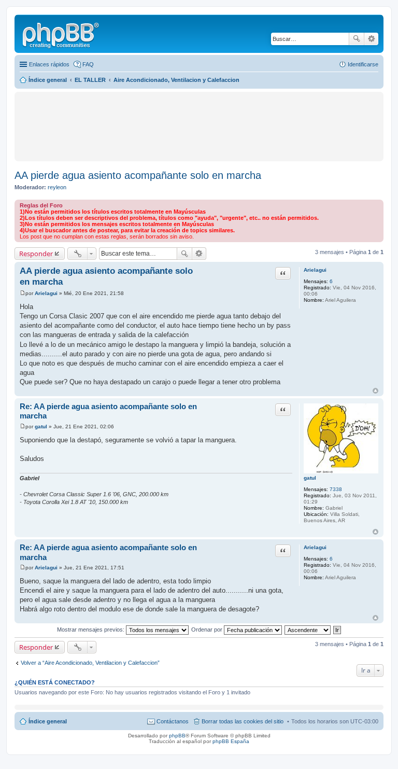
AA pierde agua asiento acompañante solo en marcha (138, 175)
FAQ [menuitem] (88, 64)
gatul (310, 478)
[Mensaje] (22, 293)
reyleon (57, 187)
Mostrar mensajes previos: (91, 629)
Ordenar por (207, 629)
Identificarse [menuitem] (363, 64)
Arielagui (315, 270)
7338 (336, 489)
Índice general (48, 721)
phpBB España (230, 741)
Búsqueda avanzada (371, 39)
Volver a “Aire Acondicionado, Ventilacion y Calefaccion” (90, 663)
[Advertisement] (137, 109)
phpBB (177, 735)
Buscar (356, 39)
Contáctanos (173, 721)
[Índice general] (61, 33)
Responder (36, 253)
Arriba (375, 391)
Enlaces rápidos (49, 64)
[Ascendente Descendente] (308, 629)
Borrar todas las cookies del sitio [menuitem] (242, 721)
